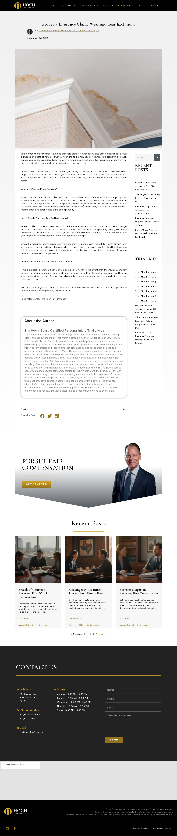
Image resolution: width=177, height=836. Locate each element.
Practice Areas (88, 6)
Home (52, 6)
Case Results (109, 6)
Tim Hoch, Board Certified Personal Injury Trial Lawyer (69, 30)
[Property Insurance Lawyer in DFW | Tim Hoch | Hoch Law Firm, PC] (30, 32)
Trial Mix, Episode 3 (145, 281)
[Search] (157, 157)
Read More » (25, 618)
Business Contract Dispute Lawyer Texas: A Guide (147, 221)
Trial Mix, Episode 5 (145, 291)
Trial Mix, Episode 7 (145, 300)
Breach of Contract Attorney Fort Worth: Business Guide (147, 186)
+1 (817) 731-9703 (30, 718)
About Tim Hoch (68, 6)
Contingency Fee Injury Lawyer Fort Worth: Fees (147, 198)
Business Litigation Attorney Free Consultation (145, 210)
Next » (102, 634)
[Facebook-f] (14, 828)
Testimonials (127, 6)
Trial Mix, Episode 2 (145, 276)
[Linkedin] (7, 828)
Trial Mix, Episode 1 (145, 272)
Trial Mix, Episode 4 (145, 286)
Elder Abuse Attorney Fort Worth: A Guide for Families (147, 233)
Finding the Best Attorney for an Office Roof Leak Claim (147, 309)
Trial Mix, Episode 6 (145, 295)
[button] (42, 416)
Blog (141, 6)
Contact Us (154, 6)
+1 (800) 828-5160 (30, 714)
